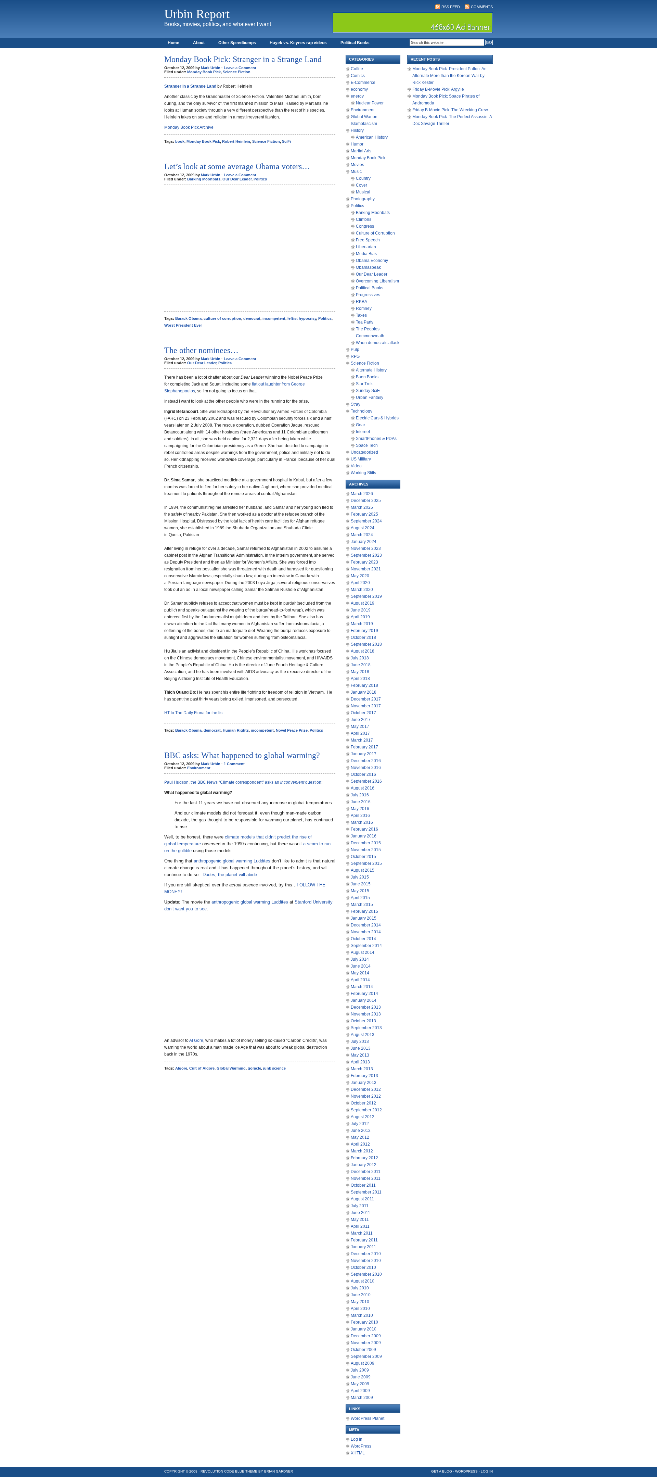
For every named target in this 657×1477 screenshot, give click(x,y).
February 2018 (364, 685)
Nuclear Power (370, 103)
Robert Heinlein (236, 141)
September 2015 (366, 863)
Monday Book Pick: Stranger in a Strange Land (243, 59)
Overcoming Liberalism (377, 281)
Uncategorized (364, 452)
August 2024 (362, 528)
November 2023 (366, 548)
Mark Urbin (210, 68)
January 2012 (363, 1164)
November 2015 (366, 849)
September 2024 (366, 521)
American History (372, 137)
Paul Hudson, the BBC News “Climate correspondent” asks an (221, 782)
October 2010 (363, 1267)
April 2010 (360, 1308)
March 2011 (362, 1233)
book (179, 141)
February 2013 (364, 1075)
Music (356, 171)
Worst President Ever (183, 325)
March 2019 (362, 623)
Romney (364, 308)
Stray (355, 404)
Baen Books (367, 377)
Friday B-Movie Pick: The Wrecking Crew (450, 110)
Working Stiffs (363, 472)
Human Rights (236, 730)
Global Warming (231, 1068)
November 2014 (366, 932)
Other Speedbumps (237, 42)
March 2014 (362, 986)
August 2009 (362, 1363)
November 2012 (366, 1096)
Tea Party (364, 322)
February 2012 (364, 1158)
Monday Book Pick (204, 72)
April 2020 (360, 582)
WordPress (361, 1446)
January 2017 (363, 754)
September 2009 (366, 1356)
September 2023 (366, 555)
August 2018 (362, 651)
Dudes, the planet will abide (230, 874)
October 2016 (363, 774)
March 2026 (362, 493)
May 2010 (360, 1301)
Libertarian (366, 246)
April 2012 (360, 1144)
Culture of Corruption (375, 233)
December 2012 (366, 1089)
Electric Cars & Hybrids (377, 418)
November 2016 (366, 767)
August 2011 (362, 1199)
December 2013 (366, 1007)
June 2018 (361, 664)
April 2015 (360, 897)
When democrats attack (377, 342)
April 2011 (360, 1226)
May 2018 (360, 671)
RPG (355, 356)
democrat (251, 318)
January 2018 (363, 692)
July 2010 (360, 1288)
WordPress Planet (367, 1418)
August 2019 (362, 603)
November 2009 (366, 1342)
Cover (361, 185)
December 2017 (366, 699)
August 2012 (362, 1116)
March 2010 (362, 1315)
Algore (181, 1068)
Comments (482, 7)
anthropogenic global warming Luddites (232, 860)
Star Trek (364, 383)
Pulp (355, 349)
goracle (254, 1068)
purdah (290, 603)
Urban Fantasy (369, 397)
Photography (363, 199)
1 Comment (234, 764)
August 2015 (362, 870)
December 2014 (366, 925)
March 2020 (362, 589)
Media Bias (366, 253)
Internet (363, 431)
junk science (274, 1068)
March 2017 (362, 740)
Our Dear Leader (237, 179)
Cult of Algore (202, 1068)
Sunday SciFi (368, 390)
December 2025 (366, 500)
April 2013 (360, 1062)
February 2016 (364, 829)
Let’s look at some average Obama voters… (237, 166)
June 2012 (361, 1130)
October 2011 (363, 1185)
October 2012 (363, 1103)
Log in (356, 1439)
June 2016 (361, 801)
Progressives (368, 294)
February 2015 (364, 911)
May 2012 (360, 1137)
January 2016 (363, 836)
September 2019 (366, 596)
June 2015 (361, 884)
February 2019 (364, 630)
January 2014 (363, 1000)
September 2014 (366, 945)
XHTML (358, 1453)
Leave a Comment (240, 68)
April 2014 (360, 979)
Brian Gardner (278, 1471)
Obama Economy (372, 260)
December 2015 (366, 843)
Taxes (361, 315)
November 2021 (366, 569)
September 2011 (366, 1192)
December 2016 (366, 760)
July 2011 (360, 1205)
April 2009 (360, 1390)
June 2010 (361, 1294)
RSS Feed (450, 7)
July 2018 (360, 658)
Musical (363, 192)
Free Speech (368, 240)
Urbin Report (197, 14)
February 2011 (364, 1240)
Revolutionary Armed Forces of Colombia (288, 411)
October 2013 (363, 1021)
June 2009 (361, 1377)
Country (363, 178)
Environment (198, 768)
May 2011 (360, 1219)
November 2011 (366, 1178)
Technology (361, 411)
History (357, 130)
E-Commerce (363, 82)
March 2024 (362, 534)
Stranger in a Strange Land (190, 86)
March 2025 (362, 507)
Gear (360, 424)
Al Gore (196, 1040)
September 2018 (366, 644)
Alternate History (371, 370)
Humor (357, 144)
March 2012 (362, 1151)
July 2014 (360, 959)
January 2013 (363, 1082)
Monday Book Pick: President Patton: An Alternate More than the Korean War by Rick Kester (449, 75)
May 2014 (360, 973)
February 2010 (364, 1322)
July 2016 (360, 795)
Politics (260, 179)
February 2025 (364, 514)
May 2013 (360, 1055)
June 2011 (360, 1212)
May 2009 (360, 1383)
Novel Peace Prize (292, 730)
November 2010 (366, 1260)
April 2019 (360, 617)
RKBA (361, 301)
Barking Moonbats (203, 179)
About (199, 42)
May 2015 (360, 890)
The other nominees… (201, 350)
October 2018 (363, 637)
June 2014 (361, 966)
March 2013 (362, 1068)
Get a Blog (441, 1471)
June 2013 (361, 1048)
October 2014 (363, 938)
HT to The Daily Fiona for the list (193, 712)
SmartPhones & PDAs (376, 438)
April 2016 (360, 815)
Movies (357, 164)
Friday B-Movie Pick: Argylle (438, 89)
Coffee (357, 68)
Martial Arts (361, 151)
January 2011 (363, 1247)
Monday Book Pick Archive (189, 127)
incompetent (273, 318)
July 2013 (360, 1041)
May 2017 (360, 726)
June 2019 (361, 610)
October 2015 (363, 856)
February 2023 (364, 562)
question (312, 782)
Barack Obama (188, 318)
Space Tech (367, 445)
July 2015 (360, 877)
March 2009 (362, 1397)
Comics (358, 75)
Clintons (363, 219)
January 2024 (363, 541)
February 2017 (364, 747)
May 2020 (360, 575)
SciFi (286, 141)
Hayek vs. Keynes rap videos (298, 42)
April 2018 (360, 678)
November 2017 (366, 706)
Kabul (298, 480)
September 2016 (366, 781)
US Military (361, 459)
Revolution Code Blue (222, 1471)
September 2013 (366, 1027)
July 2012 (360, 1123)
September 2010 (366, 1274)
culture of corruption (222, 318)
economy (359, 89)
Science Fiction (236, 72)
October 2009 (363, 1349)
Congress (365, 226)
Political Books (355, 42)
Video (356, 466)
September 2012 (366, 1110)
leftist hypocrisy (301, 318)
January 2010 (363, 1329)
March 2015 (362, 904)
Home (173, 42)
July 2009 (360, 1370)
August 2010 (362, 1281)
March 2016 (362, 822)
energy (357, 96)
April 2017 (360, 733)
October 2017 (363, 712)
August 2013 (362, 1034)
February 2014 (364, 993)
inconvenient (291, 782)
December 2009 (366, 1336)
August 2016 (362, 788)
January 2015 (363, 918)
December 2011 (366, 1171)
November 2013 (366, 1014)
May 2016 (360, 808)
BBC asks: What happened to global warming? (242, 755)
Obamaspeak (368, 267)
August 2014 (362, 952)
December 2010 (366, 1253)
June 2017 (361, 719)
